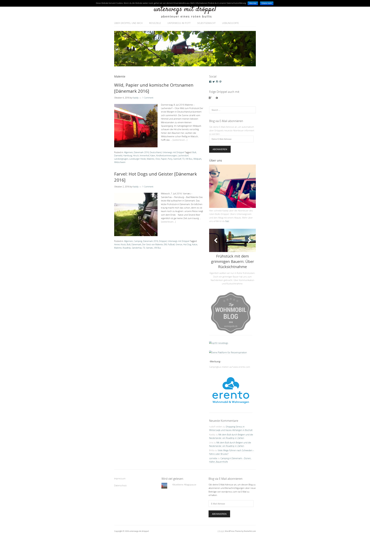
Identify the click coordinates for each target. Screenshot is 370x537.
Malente (150, 158)
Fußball (171, 244)
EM (165, 244)
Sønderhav (137, 247)
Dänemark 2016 (141, 152)
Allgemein (128, 152)
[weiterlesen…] (180, 139)
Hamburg (127, 155)
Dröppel (163, 241)
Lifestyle (220, 533)
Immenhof (144, 155)
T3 (183, 158)
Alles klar (252, 3)
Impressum (119, 480)
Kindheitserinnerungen (166, 155)
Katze (194, 244)
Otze (157, 158)
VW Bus (188, 158)
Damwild (118, 155)
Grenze (179, 244)
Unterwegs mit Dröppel (173, 152)
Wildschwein (119, 162)
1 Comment (147, 97)
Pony (170, 158)
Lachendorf (183, 155)
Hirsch (136, 155)
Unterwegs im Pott (179, 23)
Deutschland (155, 152)
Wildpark (197, 158)
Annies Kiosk (120, 244)
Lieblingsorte (230, 23)
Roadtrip (127, 247)
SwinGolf (177, 158)
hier (227, 221)
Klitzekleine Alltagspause (184, 487)
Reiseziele (155, 23)
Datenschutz (120, 487)
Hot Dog (187, 244)
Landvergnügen (121, 158)
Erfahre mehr (267, 3)
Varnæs (149, 247)
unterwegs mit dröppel (185, 9)
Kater (152, 155)
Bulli (194, 152)
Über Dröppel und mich (128, 23)
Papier (164, 158)
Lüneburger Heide (137, 158)
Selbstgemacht (206, 23)
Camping (138, 241)
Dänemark (136, 244)
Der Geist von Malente (152, 244)
